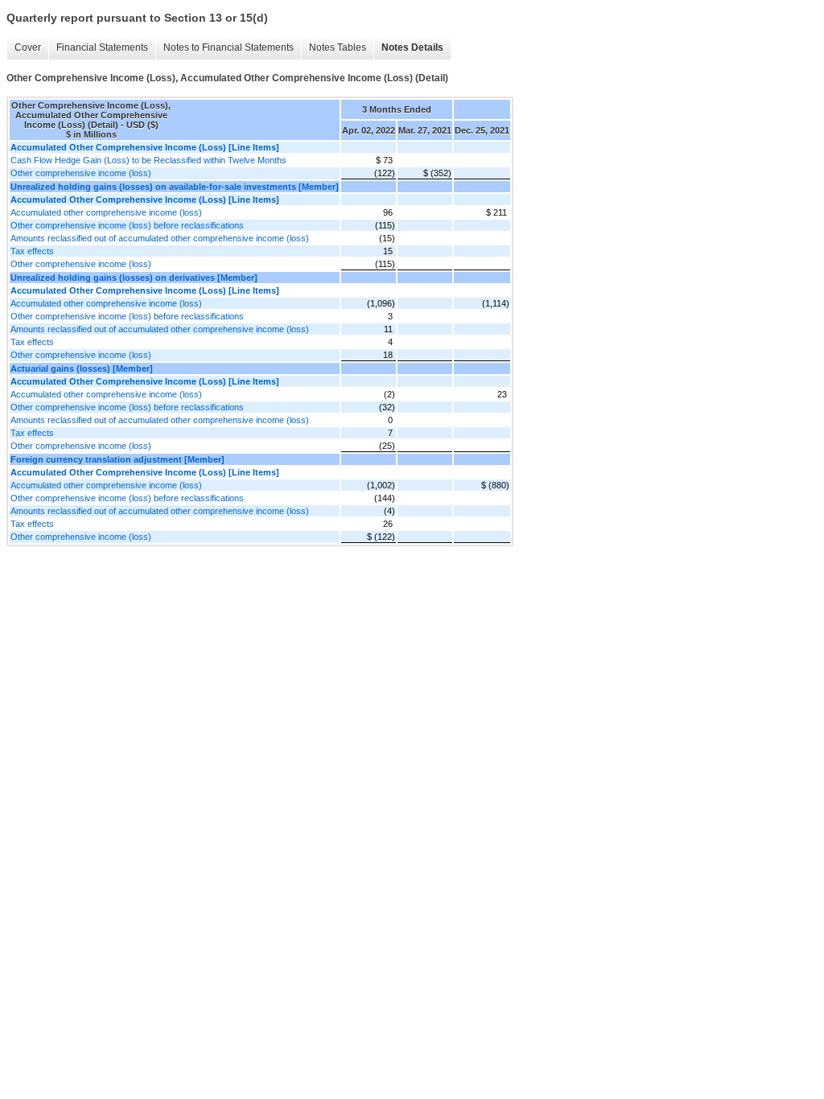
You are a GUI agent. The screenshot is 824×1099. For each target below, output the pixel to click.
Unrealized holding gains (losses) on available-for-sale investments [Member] (174, 186)
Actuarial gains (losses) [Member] (81, 368)
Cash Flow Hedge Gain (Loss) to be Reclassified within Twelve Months (148, 160)
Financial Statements (102, 47)
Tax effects (32, 251)
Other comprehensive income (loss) (80, 173)
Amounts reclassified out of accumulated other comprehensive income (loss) (159, 238)
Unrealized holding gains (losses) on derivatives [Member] (134, 277)
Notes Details (412, 47)
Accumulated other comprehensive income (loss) (106, 212)
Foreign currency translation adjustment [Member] (117, 459)
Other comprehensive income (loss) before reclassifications (127, 225)
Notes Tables (337, 47)
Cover (27, 47)
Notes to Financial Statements (228, 47)
